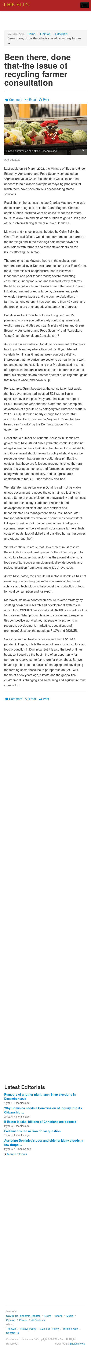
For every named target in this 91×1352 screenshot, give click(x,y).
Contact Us (12, 1333)
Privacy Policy (28, 1328)
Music (69, 1315)
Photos (23, 1320)
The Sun (11, 1328)
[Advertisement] (45, 895)
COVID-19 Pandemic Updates (23, 1315)
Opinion (45, 34)
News (47, 1315)
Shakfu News (77, 1343)
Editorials (61, 34)
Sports (58, 1315)
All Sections (38, 1320)
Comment (15, 99)
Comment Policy (49, 1328)
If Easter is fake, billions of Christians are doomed (40, 1121)
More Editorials (17, 1154)
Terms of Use (70, 1328)
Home (32, 34)
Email (32, 99)
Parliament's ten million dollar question (32, 1131)
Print (46, 99)
